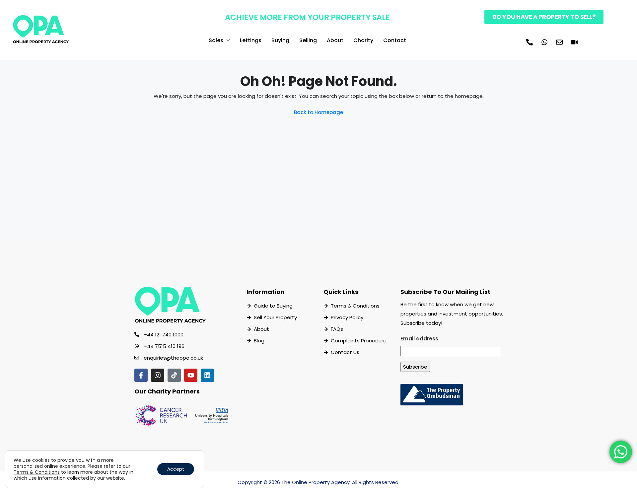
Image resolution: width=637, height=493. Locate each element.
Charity (363, 40)
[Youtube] (190, 375)
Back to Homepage (318, 112)
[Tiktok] (174, 375)
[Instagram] (157, 375)
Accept (175, 469)
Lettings (250, 40)
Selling (308, 40)
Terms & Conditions (37, 472)
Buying (280, 40)
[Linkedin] (207, 375)
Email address (419, 338)
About (335, 40)
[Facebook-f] (141, 375)
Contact (394, 40)
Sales (216, 40)
